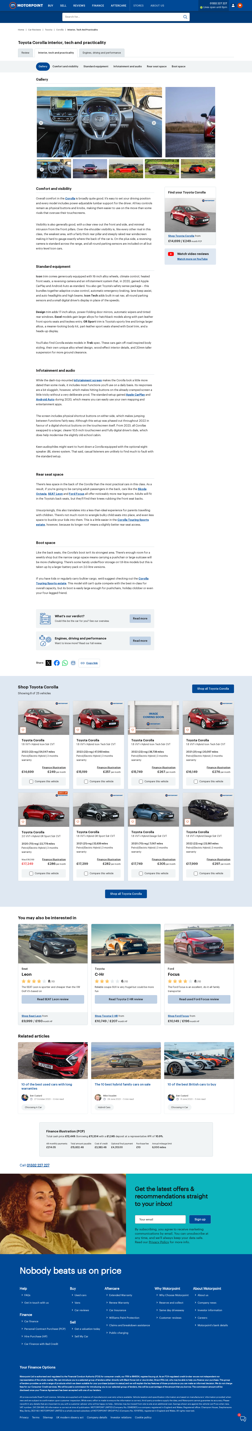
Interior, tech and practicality (56, 53)
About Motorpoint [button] (207, 1288)
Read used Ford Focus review (199, 999)
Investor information (210, 1310)
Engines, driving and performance (102, 53)
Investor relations (121, 1417)
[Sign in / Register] (233, 5)
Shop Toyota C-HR (106, 1016)
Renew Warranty (119, 1302)
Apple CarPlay (135, 394)
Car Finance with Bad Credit (41, 1343)
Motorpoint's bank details (213, 1325)
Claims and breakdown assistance (129, 1325)
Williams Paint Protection (124, 1317)
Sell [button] (73, 1322)
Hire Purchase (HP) (35, 1336)
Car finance (31, 1321)
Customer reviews (170, 1317)
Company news (207, 1302)
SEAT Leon (55, 494)
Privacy (24, 1417)
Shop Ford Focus (178, 1016)
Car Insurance (117, 1310)
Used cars (80, 1295)
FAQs (27, 1295)
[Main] (26, 5)
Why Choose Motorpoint (174, 1295)
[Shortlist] (240, 5)
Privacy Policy (159, 1242)
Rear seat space (157, 66)
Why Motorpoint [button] (167, 1288)
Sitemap (48, 1417)
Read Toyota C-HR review (126, 999)
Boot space (178, 66)
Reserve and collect (171, 1302)
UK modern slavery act (69, 1417)
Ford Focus (76, 494)
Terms (35, 1417)
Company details (97, 1417)
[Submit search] (185, 17)
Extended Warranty (120, 1295)
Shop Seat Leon (31, 1016)
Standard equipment (95, 66)
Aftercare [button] (112, 1288)
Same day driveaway (171, 1310)
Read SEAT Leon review (53, 999)
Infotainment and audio (127, 66)
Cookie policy (143, 1417)
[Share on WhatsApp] (65, 664)
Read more (140, 618)
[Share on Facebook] (57, 664)
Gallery (43, 66)
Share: (40, 663)
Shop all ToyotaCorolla (213, 688)
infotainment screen (88, 380)
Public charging (118, 1332)
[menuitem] (45, 1295)
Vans (77, 1302)
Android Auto (45, 399)
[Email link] (73, 664)
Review (25, 53)
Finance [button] (26, 1314)
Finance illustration (54, 768)
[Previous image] (41, 123)
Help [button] (23, 1288)
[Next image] (154, 123)
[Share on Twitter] (48, 664)
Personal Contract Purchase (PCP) (44, 1328)
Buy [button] (73, 1288)
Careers (202, 1317)
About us (203, 1295)
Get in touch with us (36, 1302)
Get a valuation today (87, 1328)
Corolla (70, 198)
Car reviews (82, 1310)
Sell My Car (81, 1336)
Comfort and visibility (65, 66)
